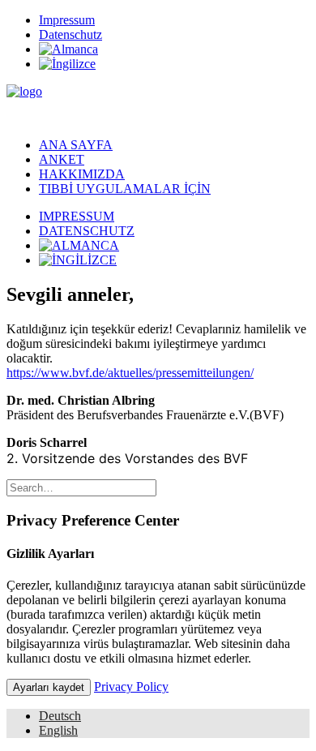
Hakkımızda (82, 174)
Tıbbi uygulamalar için (125, 188)
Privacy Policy (131, 686)
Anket (61, 159)
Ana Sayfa (76, 145)
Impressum (67, 20)
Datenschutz (70, 34)
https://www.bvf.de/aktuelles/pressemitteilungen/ (130, 373)
